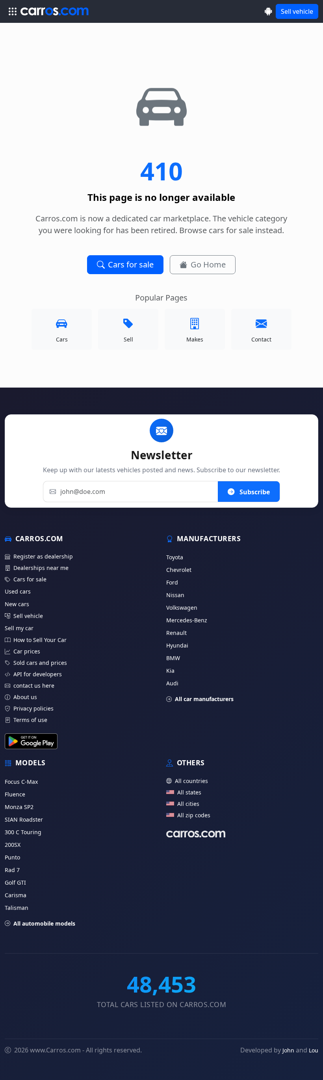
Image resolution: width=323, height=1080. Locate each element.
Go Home (208, 264)
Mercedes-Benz (186, 620)
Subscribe (254, 491)
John (288, 1050)
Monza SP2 (19, 807)
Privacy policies (33, 708)
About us (25, 697)
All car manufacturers (204, 699)
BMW (173, 658)
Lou (313, 1050)
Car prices (26, 651)
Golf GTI (15, 882)
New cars (17, 604)
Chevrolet (178, 569)
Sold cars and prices (40, 662)
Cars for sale (131, 264)
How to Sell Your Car (40, 640)
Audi (172, 683)
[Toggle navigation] (12, 11)
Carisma (15, 895)
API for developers (37, 674)
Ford (172, 582)
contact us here (33, 685)
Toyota (174, 557)
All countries (191, 781)
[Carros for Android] (268, 11)
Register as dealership (43, 556)
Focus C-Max (21, 781)
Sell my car (19, 628)
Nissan (175, 595)
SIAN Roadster (24, 819)
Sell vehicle (297, 11)
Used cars (18, 591)
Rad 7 (12, 870)
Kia (170, 670)
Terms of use (30, 720)
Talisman (16, 907)
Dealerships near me (41, 568)
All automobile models (44, 923)
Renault (176, 632)
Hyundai (177, 645)
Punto (12, 857)
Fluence (15, 794)
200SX (12, 844)
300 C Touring (23, 832)
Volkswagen (181, 607)
